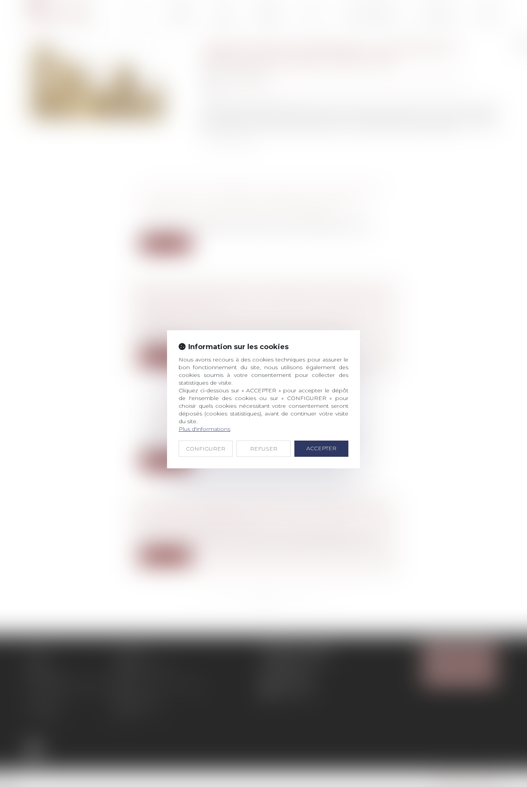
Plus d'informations (204, 429)
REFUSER (263, 448)
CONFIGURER (205, 448)
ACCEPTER (321, 448)
